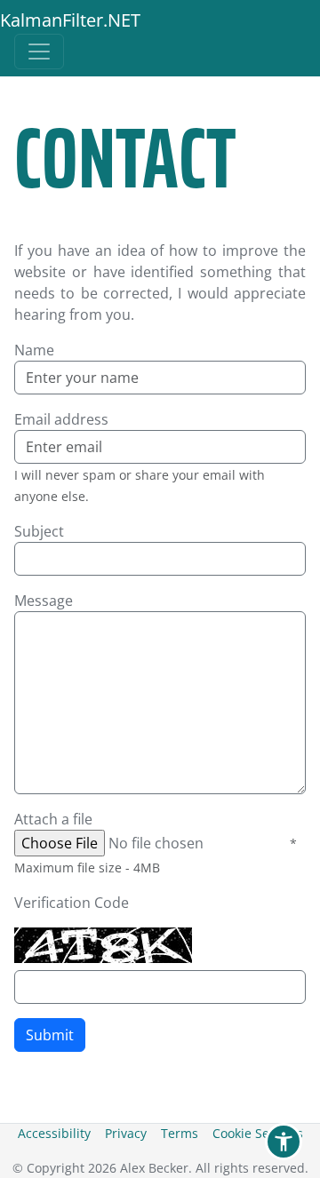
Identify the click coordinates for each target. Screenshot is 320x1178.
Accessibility (54, 1133)
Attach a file (53, 819)
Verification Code (71, 902)
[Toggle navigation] (39, 51)
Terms (179, 1133)
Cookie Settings (257, 1133)
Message (43, 600)
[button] (283, 1141)
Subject (39, 531)
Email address (61, 419)
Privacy (126, 1133)
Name (34, 350)
